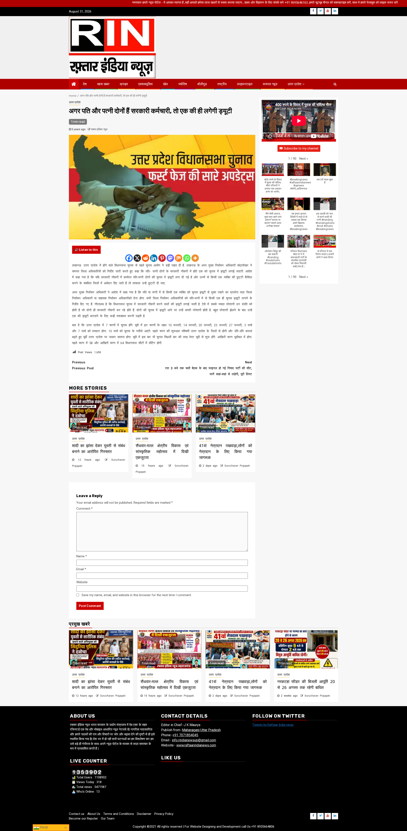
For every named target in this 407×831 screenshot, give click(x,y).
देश (85, 84)
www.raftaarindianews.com (196, 745)
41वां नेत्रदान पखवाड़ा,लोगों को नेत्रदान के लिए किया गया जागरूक (225, 451)
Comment (84, 508)
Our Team (107, 818)
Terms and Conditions (118, 814)
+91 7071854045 (185, 735)
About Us (93, 814)
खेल (165, 84)
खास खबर (103, 84)
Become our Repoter (83, 818)
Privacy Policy (163, 814)
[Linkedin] (154, 258)
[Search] (335, 84)
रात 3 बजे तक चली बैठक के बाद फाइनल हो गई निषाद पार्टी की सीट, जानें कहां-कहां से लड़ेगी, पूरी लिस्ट (208, 368)
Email (81, 569)
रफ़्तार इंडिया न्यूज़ (99, 129)
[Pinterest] (162, 258)
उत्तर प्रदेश (294, 84)
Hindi (43, 827)
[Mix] (178, 258)
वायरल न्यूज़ (270, 84)
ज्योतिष (182, 84)
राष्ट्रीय (222, 84)
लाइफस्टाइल (244, 84)
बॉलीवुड (202, 84)
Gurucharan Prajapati (237, 465)
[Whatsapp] (187, 258)
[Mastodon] (170, 258)
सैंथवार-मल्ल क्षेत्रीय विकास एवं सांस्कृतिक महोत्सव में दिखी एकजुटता (162, 451)
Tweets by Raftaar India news (273, 725)
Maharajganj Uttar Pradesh (201, 730)
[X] (137, 258)
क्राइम (124, 84)
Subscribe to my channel (301, 148)
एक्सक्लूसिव (145, 84)
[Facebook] (129, 258)
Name (81, 556)
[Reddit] (145, 258)
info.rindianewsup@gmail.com (194, 740)
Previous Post (83, 365)
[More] (195, 258)
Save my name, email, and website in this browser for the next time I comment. (137, 595)
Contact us (76, 814)
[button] (303, 158)
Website (82, 582)
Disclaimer (144, 814)
